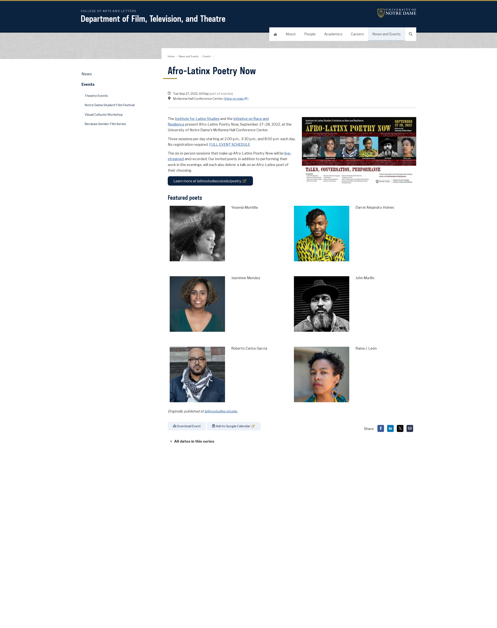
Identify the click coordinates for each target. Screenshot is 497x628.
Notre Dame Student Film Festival (110, 105)
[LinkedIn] (390, 428)
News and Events (386, 34)
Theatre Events (96, 96)
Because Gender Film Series (105, 124)
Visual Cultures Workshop (104, 114)
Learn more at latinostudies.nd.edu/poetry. (207, 181)
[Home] (275, 34)
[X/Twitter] (400, 428)
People (310, 34)
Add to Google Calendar (232, 426)
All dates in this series (194, 441)
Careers (357, 34)
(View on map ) (236, 99)
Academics (333, 34)
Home (171, 56)
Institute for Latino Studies (197, 119)
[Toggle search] (410, 34)
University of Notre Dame (396, 13)
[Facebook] (380, 428)
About (291, 34)
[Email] (410, 428)
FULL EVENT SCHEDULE (229, 144)
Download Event (188, 426)
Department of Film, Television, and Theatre (153, 18)
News (87, 74)
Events (207, 56)
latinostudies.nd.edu (220, 411)
